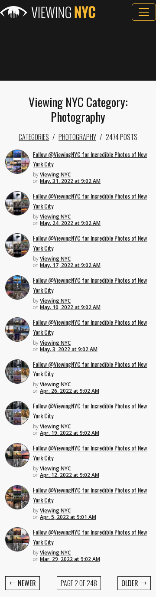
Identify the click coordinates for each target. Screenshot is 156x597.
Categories (34, 137)
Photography (77, 137)
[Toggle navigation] (144, 12)
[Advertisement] (78, 50)
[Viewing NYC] (47, 12)
